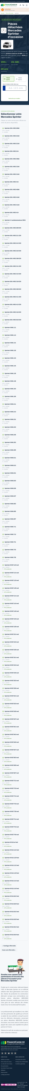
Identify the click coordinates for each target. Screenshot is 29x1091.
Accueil (2, 13)
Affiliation (3, 1070)
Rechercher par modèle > (14, 98)
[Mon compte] (20, 5)
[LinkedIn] (12, 1053)
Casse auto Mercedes (8, 950)
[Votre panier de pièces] (23, 5)
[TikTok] (15, 1053)
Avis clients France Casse (6, 1068)
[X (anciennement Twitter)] (5, 1053)
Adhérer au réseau (5, 1059)
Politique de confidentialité (21, 1061)
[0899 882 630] (9, 1085)
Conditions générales (20, 1063)
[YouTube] (8, 1053)
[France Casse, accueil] (9, 5)
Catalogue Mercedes (9, 946)
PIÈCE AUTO (8, 78)
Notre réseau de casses (6, 1061)
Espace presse (4, 1072)
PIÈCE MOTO (20, 78)
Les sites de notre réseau (6, 1063)
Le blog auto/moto (5, 1074)
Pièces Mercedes (9, 13)
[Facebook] (2, 1053)
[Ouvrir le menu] (26, 5)
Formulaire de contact (20, 1059)
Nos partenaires (4, 1066)
